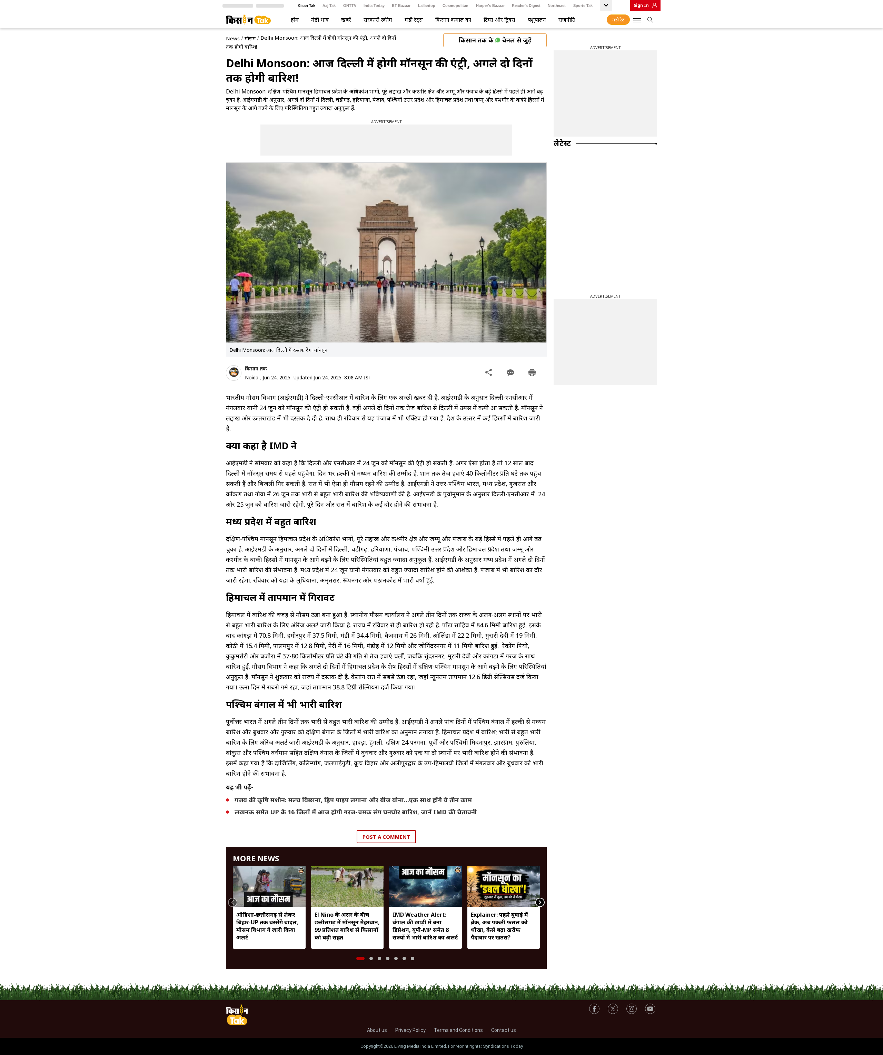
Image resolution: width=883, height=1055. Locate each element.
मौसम (250, 38)
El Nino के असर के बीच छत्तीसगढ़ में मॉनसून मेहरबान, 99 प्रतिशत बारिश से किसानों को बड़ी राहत (347, 926)
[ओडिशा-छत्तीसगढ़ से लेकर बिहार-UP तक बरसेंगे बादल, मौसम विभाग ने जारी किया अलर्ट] (269, 886)
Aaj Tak (329, 5)
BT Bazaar (401, 5)
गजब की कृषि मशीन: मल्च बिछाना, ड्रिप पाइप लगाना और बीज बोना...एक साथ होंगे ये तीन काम (353, 800)
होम (295, 19)
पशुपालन (537, 19)
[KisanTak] (248, 19)
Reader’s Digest (526, 5)
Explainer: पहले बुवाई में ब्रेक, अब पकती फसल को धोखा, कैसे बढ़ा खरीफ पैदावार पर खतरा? (499, 926)
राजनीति (566, 19)
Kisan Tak (306, 5)
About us (377, 1030)
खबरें (346, 19)
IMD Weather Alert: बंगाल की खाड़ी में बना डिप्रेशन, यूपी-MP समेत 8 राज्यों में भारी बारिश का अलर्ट (425, 926)
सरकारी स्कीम (378, 19)
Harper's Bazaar (490, 5)
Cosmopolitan (455, 5)
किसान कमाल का (453, 19)
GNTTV (349, 5)
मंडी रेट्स (414, 19)
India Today (374, 5)
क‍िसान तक (256, 368)
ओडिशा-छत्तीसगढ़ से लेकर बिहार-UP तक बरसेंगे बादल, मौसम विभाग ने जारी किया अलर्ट (267, 926)
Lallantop (426, 5)
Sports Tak (583, 5)
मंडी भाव (320, 19)
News (233, 38)
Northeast (557, 5)
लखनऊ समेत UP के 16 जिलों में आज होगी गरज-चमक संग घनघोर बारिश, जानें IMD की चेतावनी (356, 812)
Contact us (503, 1030)
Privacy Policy (410, 1030)
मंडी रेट (618, 20)
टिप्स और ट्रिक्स (499, 19)
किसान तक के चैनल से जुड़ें (495, 40)
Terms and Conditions (458, 1030)
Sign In (641, 5)
